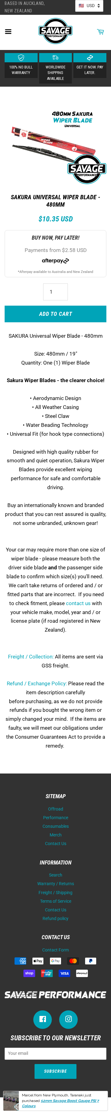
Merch (56, 835)
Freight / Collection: (31, 657)
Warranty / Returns (55, 883)
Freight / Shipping (55, 892)
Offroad (55, 809)
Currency (89, 6)
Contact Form (55, 950)
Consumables (56, 826)
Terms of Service (55, 901)
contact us (78, 603)
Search (55, 875)
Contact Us (55, 843)
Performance (55, 817)
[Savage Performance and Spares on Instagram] (68, 1020)
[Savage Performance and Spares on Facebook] (42, 1020)
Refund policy (55, 918)
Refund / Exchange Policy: (37, 683)
